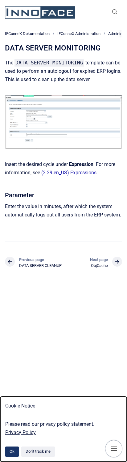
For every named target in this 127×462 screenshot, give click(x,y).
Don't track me (38, 451)
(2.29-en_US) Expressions (68, 173)
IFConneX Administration (78, 33)
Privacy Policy (20, 432)
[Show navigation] (113, 448)
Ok (12, 451)
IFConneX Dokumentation (27, 33)
